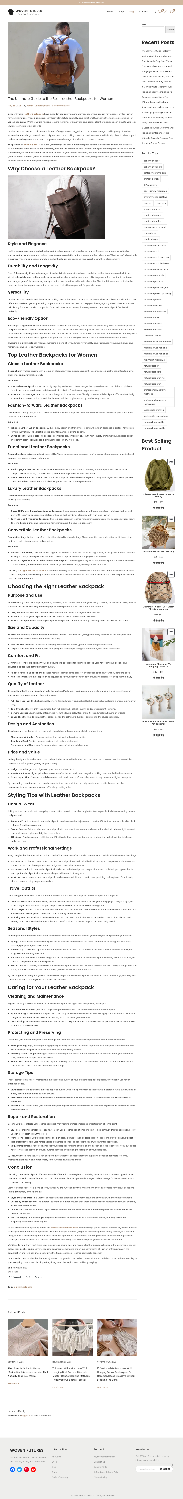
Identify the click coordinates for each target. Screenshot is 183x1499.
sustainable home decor (156, 416)
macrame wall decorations (157, 341)
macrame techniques (155, 311)
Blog (54, 1467)
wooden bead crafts (154, 422)
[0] (160, 11)
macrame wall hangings (156, 353)
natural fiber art (151, 365)
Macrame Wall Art (153, 335)
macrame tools (151, 317)
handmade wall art (153, 221)
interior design (151, 239)
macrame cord (151, 251)
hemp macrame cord (155, 227)
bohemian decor (152, 160)
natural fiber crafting (154, 378)
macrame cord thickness (156, 263)
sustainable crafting (154, 410)
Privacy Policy (100, 1477)
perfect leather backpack (64, 1227)
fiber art (148, 203)
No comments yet (61, 105)
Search (145, 24)
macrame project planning (157, 293)
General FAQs (100, 1467)
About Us (56, 1456)
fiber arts (161, 203)
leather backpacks (34, 114)
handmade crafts (152, 215)
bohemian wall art (153, 166)
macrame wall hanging (155, 347)
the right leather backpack (32, 570)
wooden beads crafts (154, 428)
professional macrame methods (155, 391)
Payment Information (104, 1456)
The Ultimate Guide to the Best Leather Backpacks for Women (60, 98)
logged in (25, 1415)
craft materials (151, 178)
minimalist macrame (154, 359)
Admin (30, 105)
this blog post (31, 144)
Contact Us (99, 1461)
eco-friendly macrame (155, 191)
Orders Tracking (60, 1477)
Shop (54, 1461)
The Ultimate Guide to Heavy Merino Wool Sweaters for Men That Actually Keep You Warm (28, 1372)
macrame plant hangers (156, 287)
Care (54, 1472)
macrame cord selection (156, 257)
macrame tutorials (153, 329)
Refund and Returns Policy (107, 1472)
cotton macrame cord (155, 172)
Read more (13, 1383)
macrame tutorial (153, 323)
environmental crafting (155, 197)
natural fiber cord (152, 371)
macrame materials (154, 275)
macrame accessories (155, 245)
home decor (150, 233)
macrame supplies (153, 305)
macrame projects (153, 299)
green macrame (152, 209)
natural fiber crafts (153, 384)
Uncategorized (42, 105)
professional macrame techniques (155, 402)
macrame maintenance (156, 269)
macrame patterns (153, 281)
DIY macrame (151, 185)
